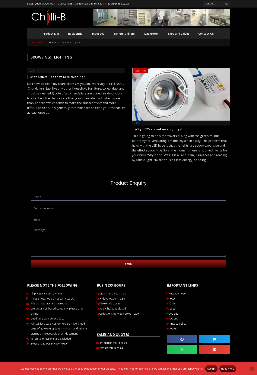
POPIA (173, 328)
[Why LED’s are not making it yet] (181, 94)
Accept (211, 368)
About (174, 318)
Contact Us (206, 33)
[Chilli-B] (48, 18)
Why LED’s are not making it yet (158, 129)
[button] (182, 339)
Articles (173, 313)
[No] (252, 368)
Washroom (151, 33)
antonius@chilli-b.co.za (89, 3)
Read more (227, 368)
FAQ (172, 298)
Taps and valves (178, 33)
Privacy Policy (59, 343)
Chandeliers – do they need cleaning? (57, 77)
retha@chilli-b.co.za (117, 3)
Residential (75, 33)
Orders (173, 303)
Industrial (98, 33)
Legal (173, 308)
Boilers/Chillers (124, 33)
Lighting (140, 70)
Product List (51, 33)
